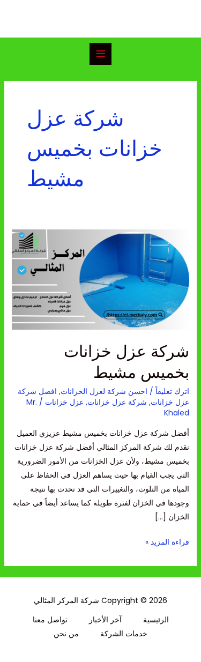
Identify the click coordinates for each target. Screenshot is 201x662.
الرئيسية (156, 619)
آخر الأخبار (105, 619)
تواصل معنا (50, 619)
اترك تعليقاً (172, 391)
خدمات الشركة (123, 633)
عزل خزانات (64, 402)
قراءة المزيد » (167, 541)
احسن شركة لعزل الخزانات (104, 391)
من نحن (66, 633)
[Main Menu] (100, 54)
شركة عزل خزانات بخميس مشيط (126, 362)
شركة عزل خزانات (117, 402)
